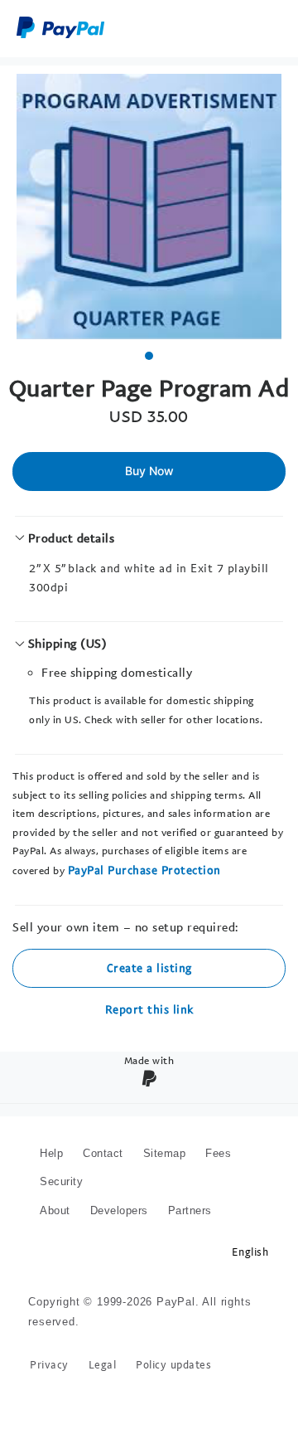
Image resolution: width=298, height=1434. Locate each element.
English (250, 1252)
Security (61, 1181)
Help (51, 1153)
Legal (103, 1365)
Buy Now (149, 471)
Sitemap (164, 1153)
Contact (103, 1153)
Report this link (149, 1009)
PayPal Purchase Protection (144, 870)
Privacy (49, 1365)
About (55, 1210)
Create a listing (149, 967)
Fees (218, 1153)
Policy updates (173, 1365)
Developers (119, 1210)
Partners (190, 1210)
